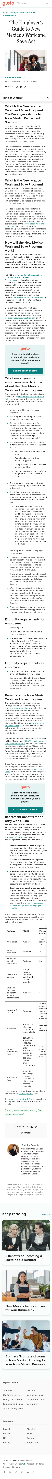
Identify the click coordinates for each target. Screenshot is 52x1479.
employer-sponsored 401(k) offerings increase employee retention (26, 905)
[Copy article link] (25, 87)
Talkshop (22, 3)
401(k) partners (26, 1094)
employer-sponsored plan (16, 708)
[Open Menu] (47, 3)
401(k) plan (16, 837)
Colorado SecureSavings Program (20, 318)
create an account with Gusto (21, 1099)
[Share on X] (17, 87)
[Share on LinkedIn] (21, 87)
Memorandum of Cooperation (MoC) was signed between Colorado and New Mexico (23, 277)
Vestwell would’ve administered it (28, 297)
